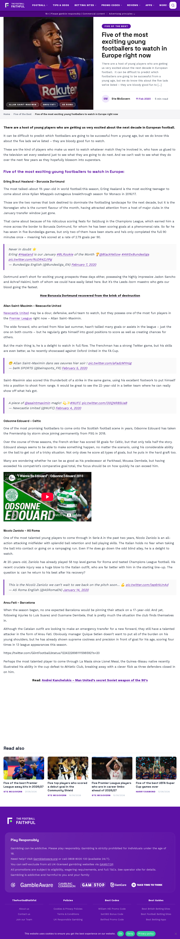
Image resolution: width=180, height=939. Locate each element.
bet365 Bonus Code (112, 914)
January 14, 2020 (76, 590)
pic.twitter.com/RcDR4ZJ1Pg (30, 259)
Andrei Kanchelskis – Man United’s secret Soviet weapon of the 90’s (95, 680)
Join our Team (24, 919)
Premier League (20, 318)
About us (24, 908)
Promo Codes (110, 5)
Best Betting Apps (156, 919)
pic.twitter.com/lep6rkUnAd (147, 585)
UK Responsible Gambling (68, 919)
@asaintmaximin (37, 403)
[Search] (172, 5)
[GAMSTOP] (93, 885)
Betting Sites (84, 5)
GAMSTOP (106, 864)
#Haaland (25, 254)
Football (38, 5)
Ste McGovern (121, 98)
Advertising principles (121, 13)
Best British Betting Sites (156, 908)
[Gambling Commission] (66, 885)
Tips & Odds (61, 5)
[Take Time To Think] (147, 885)
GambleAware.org (45, 858)
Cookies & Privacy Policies (68, 908)
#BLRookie (65, 254)
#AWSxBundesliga (135, 254)
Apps (149, 5)
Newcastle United (16, 313)
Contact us (24, 914)
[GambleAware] (37, 885)
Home (7, 114)
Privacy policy (146, 933)
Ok (120, 933)
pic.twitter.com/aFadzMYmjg (109, 363)
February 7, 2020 (83, 264)
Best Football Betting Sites (156, 914)
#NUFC (75, 403)
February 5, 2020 (74, 368)
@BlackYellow (109, 254)
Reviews (132, 5)
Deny (130, 933)
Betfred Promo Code (112, 919)
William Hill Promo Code (112, 908)
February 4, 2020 (68, 408)
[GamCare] (118, 885)
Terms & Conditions (68, 914)
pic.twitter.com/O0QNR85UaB (104, 403)
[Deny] (175, 933)
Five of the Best (116, 26)
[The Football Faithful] (14, 5)
